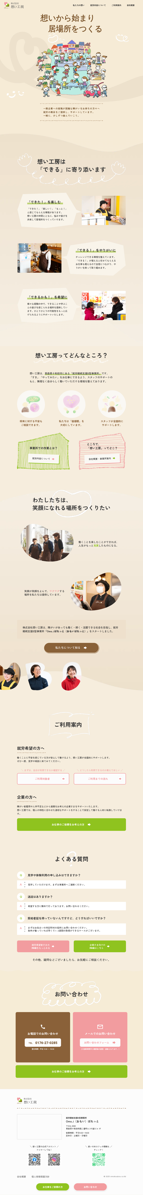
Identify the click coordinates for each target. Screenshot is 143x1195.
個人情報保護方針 (40, 1176)
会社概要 (21, 1176)
